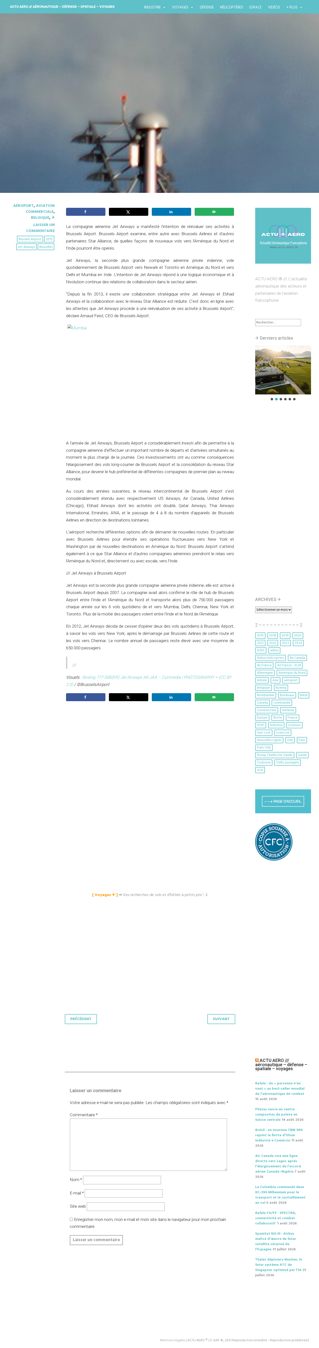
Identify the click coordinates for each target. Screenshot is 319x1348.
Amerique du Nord (292, 673)
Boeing (281, 688)
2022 (272, 643)
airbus (274, 650)
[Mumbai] (150, 379)
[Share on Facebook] (85, 212)
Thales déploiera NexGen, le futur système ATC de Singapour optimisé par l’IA (278, 1265)
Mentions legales (172, 1340)
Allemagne (265, 673)
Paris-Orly (264, 747)
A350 (261, 650)
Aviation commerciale (40, 209)
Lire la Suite (26, 149)
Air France (264, 665)
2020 (298, 635)
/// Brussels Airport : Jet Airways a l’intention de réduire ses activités (140, 115)
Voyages (180, 7)
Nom (76, 1179)
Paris (302, 740)
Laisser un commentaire (40, 228)
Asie (275, 680)
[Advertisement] (151, 760)
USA (260, 770)
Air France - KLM (289, 665)
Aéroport (23, 206)
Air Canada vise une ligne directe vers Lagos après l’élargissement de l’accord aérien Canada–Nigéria (278, 1164)
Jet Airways (26, 247)
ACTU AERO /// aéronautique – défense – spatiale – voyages (62, 6)
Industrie (152, 7)
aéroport (291, 680)
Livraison (294, 725)
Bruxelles (46, 247)
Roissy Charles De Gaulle (275, 755)
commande (281, 703)
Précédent (80, 1019)
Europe (262, 718)
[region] (283, 373)
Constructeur (266, 710)
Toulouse (264, 762)
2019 (285, 635)
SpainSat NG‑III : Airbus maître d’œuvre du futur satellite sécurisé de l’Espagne (275, 1241)
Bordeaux (287, 695)
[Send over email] (214, 212)
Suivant (221, 1019)
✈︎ (53, 218)
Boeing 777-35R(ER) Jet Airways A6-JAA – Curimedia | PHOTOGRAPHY (148, 677)
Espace (255, 7)
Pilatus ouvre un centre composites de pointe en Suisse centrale (276, 1115)
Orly (290, 740)
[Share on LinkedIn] (171, 212)
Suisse (302, 755)
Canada (262, 703)
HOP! (260, 725)
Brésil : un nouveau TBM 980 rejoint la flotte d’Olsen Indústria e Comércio (279, 1135)
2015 (49, 239)
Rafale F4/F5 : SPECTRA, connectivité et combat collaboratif (275, 1218)
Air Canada (297, 658)
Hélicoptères (231, 7)
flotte (277, 718)
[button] (283, 369)
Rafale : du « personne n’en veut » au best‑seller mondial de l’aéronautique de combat (280, 1089)
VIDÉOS (274, 7)
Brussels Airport (30, 239)
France (293, 718)
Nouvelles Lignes (269, 740)
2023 (285, 643)
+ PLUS (292, 7)
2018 (272, 635)
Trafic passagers (287, 762)
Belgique (40, 218)
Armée (262, 680)
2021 (260, 643)
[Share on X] (128, 212)
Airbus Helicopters (270, 658)
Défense (207, 7)
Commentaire (84, 1114)
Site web (78, 1206)
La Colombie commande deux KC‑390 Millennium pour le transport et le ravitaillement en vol (280, 1195)
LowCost (283, 733)
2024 (298, 643)
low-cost (264, 733)
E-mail (77, 1193)
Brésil (304, 695)
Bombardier (265, 695)
